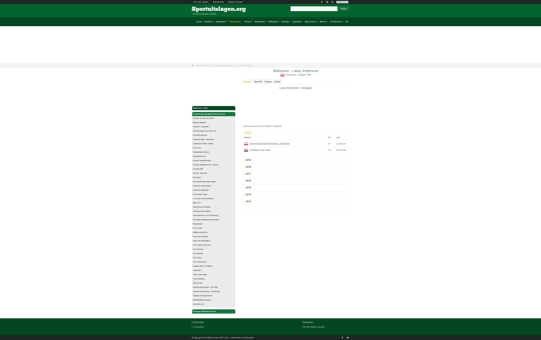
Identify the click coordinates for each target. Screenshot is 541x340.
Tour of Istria (197, 257)
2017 (248, 173)
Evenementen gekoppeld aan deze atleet (209, 114)
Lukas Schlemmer (246, 65)
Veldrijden (220, 21)
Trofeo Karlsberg (198, 279)
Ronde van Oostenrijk (200, 236)
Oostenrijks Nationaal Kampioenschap (206, 219)
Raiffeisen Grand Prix (200, 232)
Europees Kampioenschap (202, 160)
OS (347, 21)
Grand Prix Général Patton (202, 186)
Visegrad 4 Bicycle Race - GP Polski (205, 287)
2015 (248, 187)
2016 (248, 180)
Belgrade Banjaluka (199, 122)
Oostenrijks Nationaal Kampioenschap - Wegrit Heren (270, 143)
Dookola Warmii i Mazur (201, 152)
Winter (323, 21)
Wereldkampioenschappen (202, 300)
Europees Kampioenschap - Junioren (205, 165)
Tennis (247, 21)
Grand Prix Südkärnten (201, 190)
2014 (248, 194)
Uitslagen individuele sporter (225, 65)
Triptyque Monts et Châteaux (203, 266)
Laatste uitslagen (235, 2)
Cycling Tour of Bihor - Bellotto (203, 143)
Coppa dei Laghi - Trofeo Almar (203, 139)
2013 (248, 201)
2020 (248, 132)
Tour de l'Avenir (198, 249)
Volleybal (272, 21)
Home (199, 21)
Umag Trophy (197, 283)
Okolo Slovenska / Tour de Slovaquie (205, 215)
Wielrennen (235, 21)
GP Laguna (197, 177)
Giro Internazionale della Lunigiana (204, 181)
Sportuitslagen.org (202, 9)
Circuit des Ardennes (200, 135)
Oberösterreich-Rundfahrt (202, 211)
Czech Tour (197, 148)
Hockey (285, 21)
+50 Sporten (336, 21)
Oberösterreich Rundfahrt (201, 207)
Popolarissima (197, 224)
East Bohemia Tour (199, 156)
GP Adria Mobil (198, 169)
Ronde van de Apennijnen (201, 241)
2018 (248, 166)
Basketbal (259, 21)
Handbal (297, 21)
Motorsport (310, 21)
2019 (248, 159)
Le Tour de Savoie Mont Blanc (203, 198)
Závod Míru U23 (198, 304)
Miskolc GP (197, 203)
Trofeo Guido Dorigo (200, 274)
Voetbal (208, 21)
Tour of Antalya (198, 253)
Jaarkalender (218, 2)
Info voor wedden (201, 2)
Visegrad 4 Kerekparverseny (203, 295)
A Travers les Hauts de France (203, 118)
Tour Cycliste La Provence (202, 245)
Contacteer (198, 326)
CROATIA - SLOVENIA (201, 127)
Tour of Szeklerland (199, 262)
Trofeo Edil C (197, 270)
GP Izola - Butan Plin (200, 173)
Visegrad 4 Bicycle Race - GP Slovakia (206, 291)
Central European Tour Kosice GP (204, 131)
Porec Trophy (197, 228)
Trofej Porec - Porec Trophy (260, 150)
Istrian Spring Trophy (200, 194)
